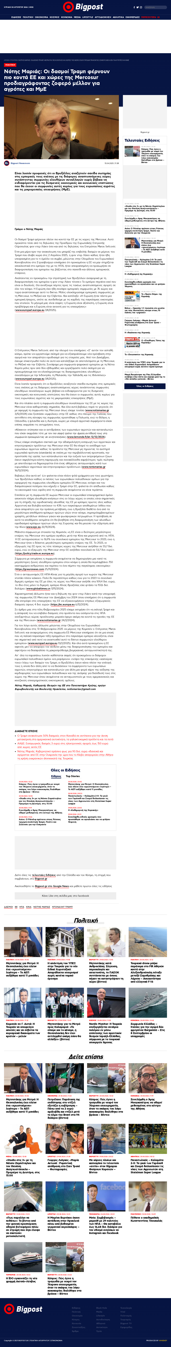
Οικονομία (77, 1315)
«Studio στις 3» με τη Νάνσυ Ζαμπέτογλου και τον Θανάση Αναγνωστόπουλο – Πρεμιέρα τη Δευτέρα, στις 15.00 (40, 801)
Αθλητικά (100, 1323)
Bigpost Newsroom (20, 163)
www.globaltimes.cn (38, 588)
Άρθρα (75, 1331)
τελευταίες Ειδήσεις (44, 875)
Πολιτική (76, 1312)
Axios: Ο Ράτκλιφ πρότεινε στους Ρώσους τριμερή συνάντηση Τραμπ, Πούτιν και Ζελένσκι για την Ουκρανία (40, 822)
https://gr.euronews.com (30, 569)
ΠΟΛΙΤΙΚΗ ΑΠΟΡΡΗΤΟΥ (39, 1341)
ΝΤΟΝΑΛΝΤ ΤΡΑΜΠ (62, 907)
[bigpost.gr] (83, 12)
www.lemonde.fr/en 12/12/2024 (85, 437)
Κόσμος (76, 1319)
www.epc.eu (33, 527)
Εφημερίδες (126, 1327)
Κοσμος (54, 17)
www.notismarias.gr (97, 410)
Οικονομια (41, 17)
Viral (122, 1312)
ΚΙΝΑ (28, 907)
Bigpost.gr (41, 878)
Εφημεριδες (133, 17)
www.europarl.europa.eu (30, 310)
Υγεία (99, 1331)
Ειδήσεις (56, 776)
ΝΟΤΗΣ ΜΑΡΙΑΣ (41, 907)
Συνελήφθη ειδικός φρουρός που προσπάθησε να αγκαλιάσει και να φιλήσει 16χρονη (89, 819)
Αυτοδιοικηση (103, 17)
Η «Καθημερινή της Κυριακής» (83, 810)
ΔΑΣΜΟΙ (8, 907)
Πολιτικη (28, 17)
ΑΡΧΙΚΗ (7, 60)
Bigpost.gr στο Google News (52, 886)
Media (77, 17)
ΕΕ (16, 907)
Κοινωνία (76, 1323)
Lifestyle (87, 17)
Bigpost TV (126, 1323)
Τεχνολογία (126, 1308)
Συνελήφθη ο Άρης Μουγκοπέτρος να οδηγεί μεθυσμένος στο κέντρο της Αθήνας (40, 811)
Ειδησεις (16, 17)
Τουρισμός (125, 1319)
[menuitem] (16, 17)
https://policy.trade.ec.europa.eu (35, 553)
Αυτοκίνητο (102, 1327)
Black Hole (101, 1308)
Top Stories (73, 776)
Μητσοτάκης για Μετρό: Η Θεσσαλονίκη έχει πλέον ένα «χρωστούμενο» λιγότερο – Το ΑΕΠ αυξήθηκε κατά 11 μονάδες (89, 787)
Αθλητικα (118, 17)
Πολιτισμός (126, 1315)
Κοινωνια (66, 17)
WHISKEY (163, 1341)
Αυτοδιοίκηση (103, 1319)
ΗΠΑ (21, 907)
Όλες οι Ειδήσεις (145, 386)
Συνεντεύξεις (78, 1327)
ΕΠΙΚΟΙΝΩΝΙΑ (56, 1341)
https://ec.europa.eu (63, 604)
